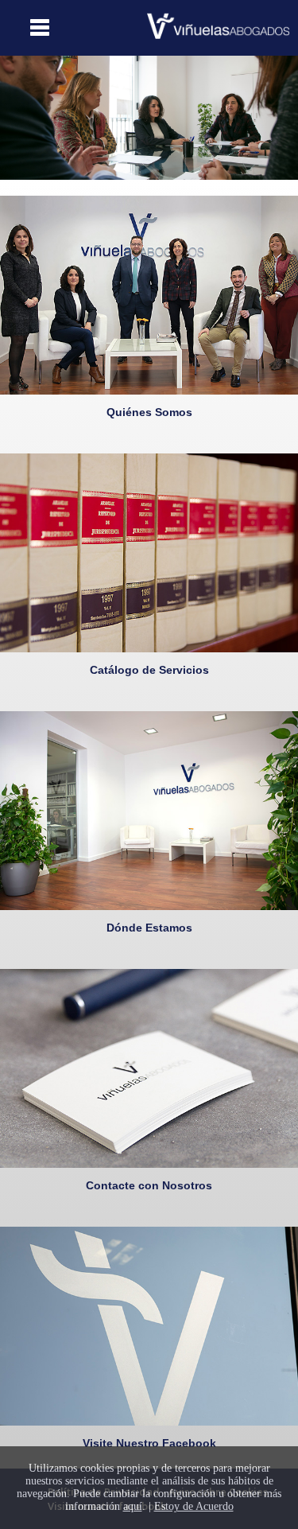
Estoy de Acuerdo (194, 1506)
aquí (132, 1506)
